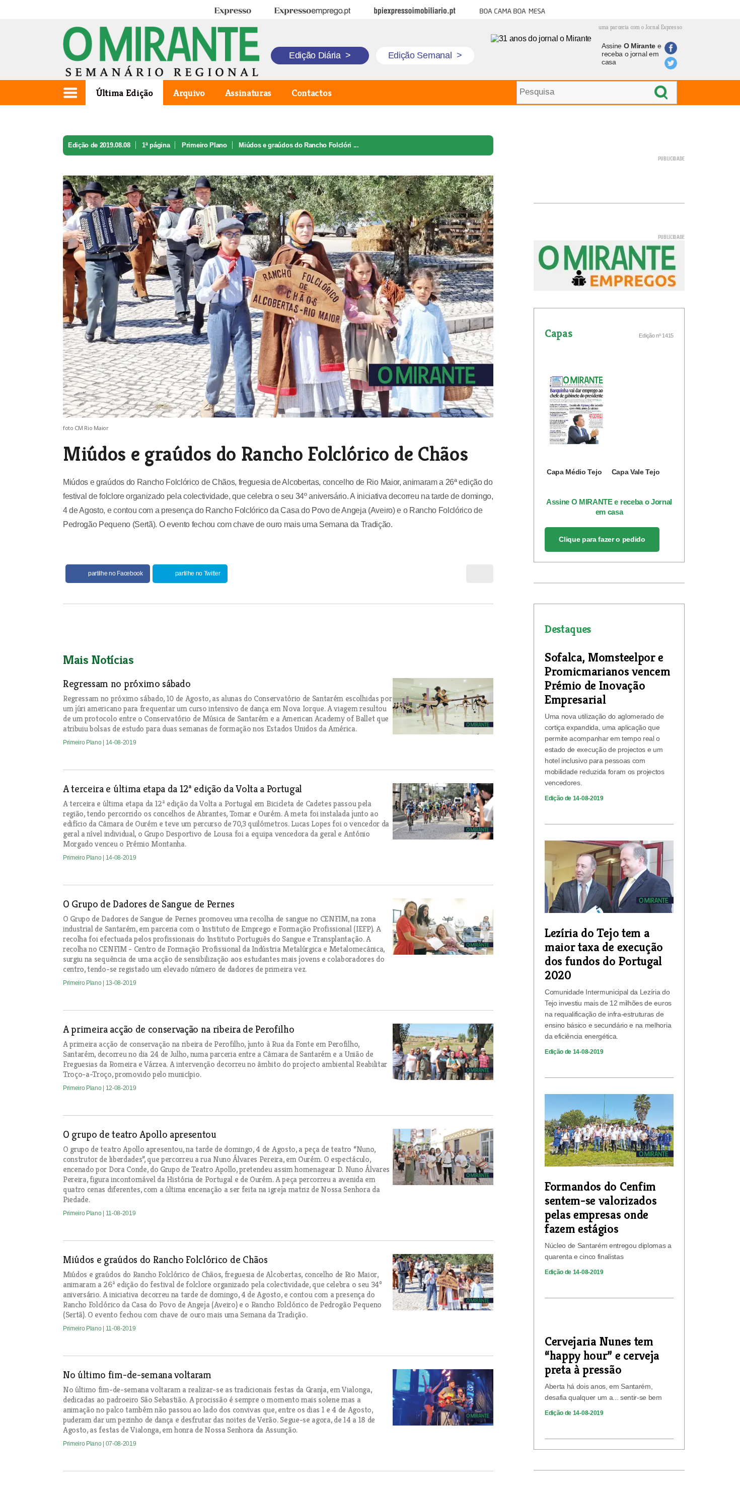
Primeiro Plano (204, 145)
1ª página (156, 145)
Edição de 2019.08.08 (99, 145)
